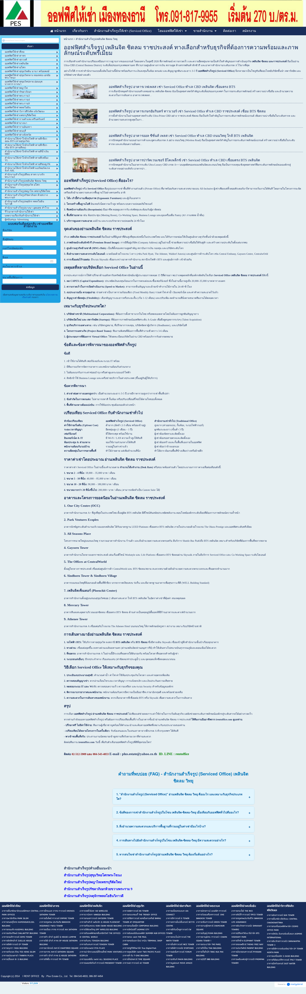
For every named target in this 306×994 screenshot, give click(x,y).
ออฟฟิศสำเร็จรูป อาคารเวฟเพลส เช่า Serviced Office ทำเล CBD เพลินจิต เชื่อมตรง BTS (172, 87)
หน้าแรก (68, 39)
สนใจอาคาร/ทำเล (12, 266)
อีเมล (5, 257)
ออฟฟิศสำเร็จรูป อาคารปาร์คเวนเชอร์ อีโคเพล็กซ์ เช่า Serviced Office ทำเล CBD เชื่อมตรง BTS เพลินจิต (184, 160)
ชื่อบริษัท (7, 230)
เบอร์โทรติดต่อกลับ (12, 248)
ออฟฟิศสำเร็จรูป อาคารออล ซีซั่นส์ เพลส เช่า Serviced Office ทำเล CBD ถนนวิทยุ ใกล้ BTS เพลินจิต (181, 136)
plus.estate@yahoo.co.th (139, 754)
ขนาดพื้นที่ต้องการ (12, 277)
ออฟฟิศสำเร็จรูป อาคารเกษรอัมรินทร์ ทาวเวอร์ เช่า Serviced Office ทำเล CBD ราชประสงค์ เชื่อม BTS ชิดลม (187, 111)
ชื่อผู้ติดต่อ (7, 239)
